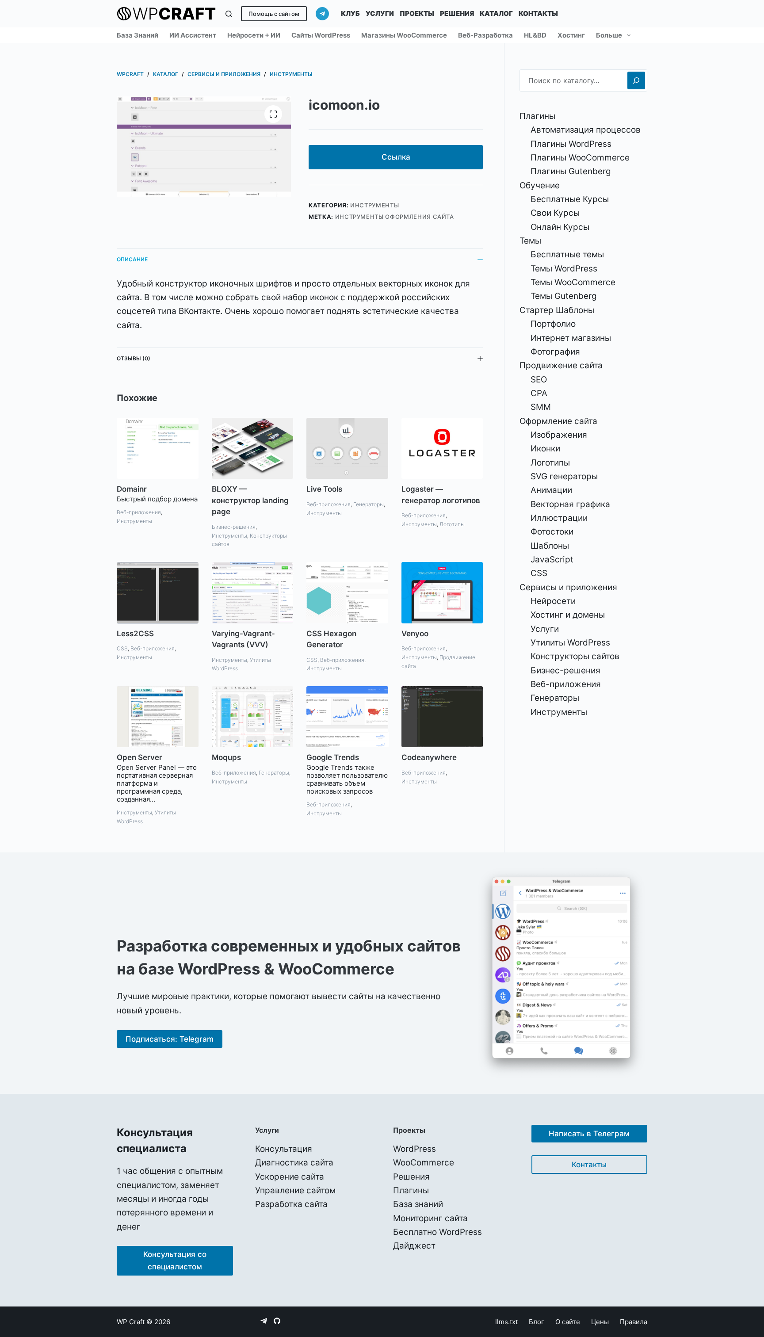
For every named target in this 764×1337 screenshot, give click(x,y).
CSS (122, 648)
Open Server (139, 757)
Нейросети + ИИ (253, 35)
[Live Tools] (347, 448)
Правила (633, 1322)
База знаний (137, 35)
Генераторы (368, 504)
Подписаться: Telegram (170, 1039)
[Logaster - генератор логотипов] (442, 448)
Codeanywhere (429, 757)
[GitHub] (277, 1321)
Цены (600, 1322)
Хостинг (571, 35)
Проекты (417, 13)
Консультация (283, 1149)
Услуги (380, 13)
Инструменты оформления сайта (394, 216)
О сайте (567, 1322)
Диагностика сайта (294, 1162)
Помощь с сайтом (273, 13)
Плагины (411, 1190)
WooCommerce (423, 1162)
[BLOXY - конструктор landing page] (253, 448)
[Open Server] (158, 716)
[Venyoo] (442, 592)
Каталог (496, 13)
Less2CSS (135, 633)
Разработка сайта (291, 1204)
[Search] (636, 80)
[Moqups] (253, 716)
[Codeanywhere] (442, 716)
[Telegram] (322, 13)
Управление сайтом (295, 1190)
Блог (536, 1322)
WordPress (414, 1149)
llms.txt (506, 1322)
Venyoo (414, 633)
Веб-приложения (139, 512)
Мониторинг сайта (430, 1218)
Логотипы (452, 524)
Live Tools (324, 489)
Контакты (538, 13)
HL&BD (535, 35)
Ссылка (396, 157)
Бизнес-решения (234, 526)
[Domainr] (158, 448)
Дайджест (414, 1246)
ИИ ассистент (192, 35)
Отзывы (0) (133, 358)
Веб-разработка (485, 35)
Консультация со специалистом (174, 1260)
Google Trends (332, 757)
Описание (132, 259)
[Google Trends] (347, 716)
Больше (609, 35)
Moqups (226, 757)
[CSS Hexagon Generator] (347, 592)
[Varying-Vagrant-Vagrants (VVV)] (253, 592)
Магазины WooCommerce (404, 35)
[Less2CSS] (158, 592)
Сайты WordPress (320, 35)
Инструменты (374, 205)
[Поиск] (228, 14)
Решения (457, 13)
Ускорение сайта (289, 1177)
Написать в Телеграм (589, 1133)
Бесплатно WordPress (437, 1232)
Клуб (350, 13)
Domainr (132, 489)
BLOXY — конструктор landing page (250, 500)
